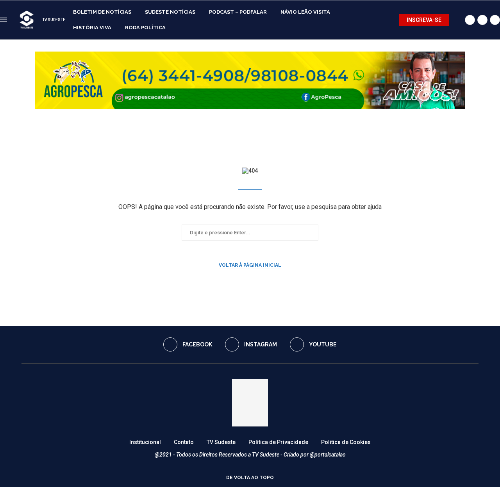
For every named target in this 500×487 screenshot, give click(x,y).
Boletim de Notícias (102, 12)
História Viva (92, 27)
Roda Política (145, 27)
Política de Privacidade (278, 442)
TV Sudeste (221, 442)
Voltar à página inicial (250, 265)
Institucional (145, 442)
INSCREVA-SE (424, 20)
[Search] (457, 19)
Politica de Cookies (346, 442)
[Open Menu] (3, 19)
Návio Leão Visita (305, 12)
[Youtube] (495, 20)
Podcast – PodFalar (238, 12)
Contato (184, 442)
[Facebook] (470, 20)
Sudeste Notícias (170, 12)
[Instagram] (482, 20)
